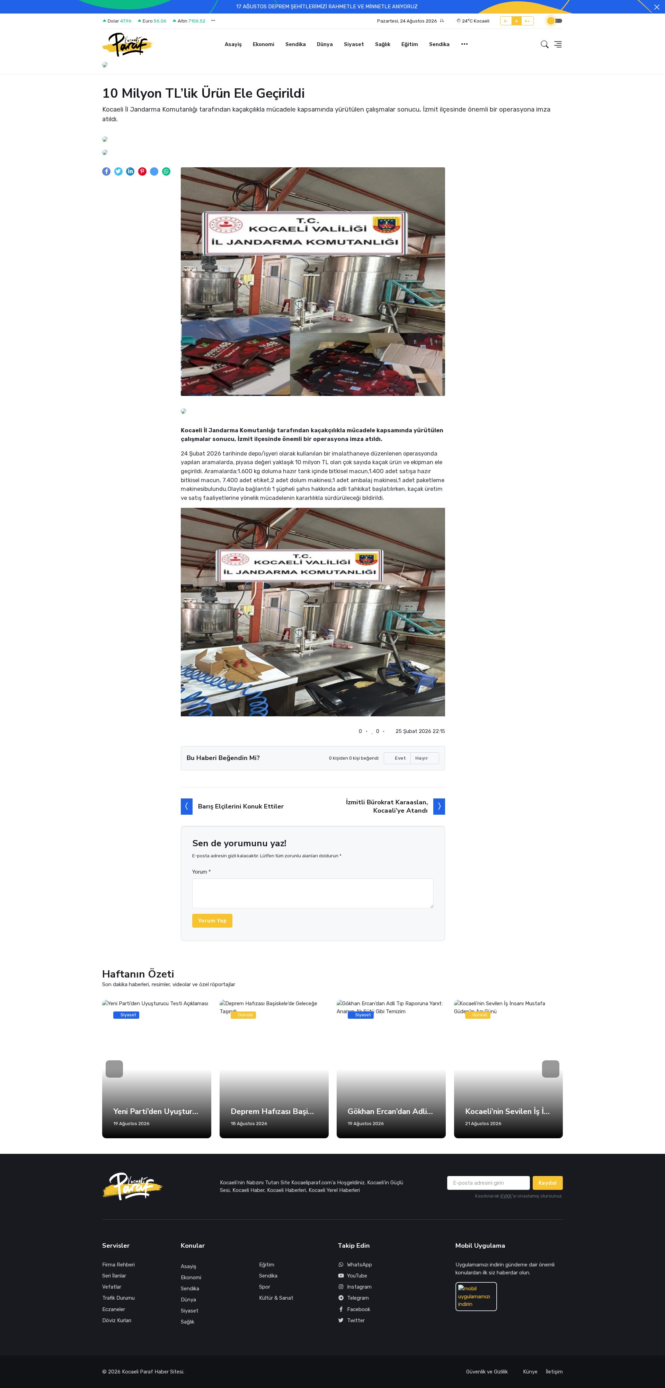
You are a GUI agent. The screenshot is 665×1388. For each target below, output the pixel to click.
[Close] (657, 7)
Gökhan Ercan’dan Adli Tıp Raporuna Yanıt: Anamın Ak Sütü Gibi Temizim (391, 1111)
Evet (400, 758)
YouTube (357, 1276)
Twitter (356, 1320)
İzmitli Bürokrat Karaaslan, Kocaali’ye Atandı (387, 806)
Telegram (358, 1298)
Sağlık (382, 44)
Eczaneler (113, 1309)
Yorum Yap (212, 921)
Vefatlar (111, 1287)
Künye (530, 1372)
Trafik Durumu (118, 1298)
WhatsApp (359, 1265)
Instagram (359, 1287)
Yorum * (201, 872)
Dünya (325, 44)
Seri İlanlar (114, 1276)
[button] (411, 21)
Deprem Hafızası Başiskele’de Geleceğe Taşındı (274, 1111)
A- (506, 21)
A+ (527, 21)
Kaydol (548, 1183)
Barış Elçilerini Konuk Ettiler (241, 806)
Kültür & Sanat (276, 1298)
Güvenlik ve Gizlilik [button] (487, 1372)
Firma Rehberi (118, 1265)
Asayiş (233, 44)
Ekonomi (263, 44)
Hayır (422, 758)
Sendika (295, 44)
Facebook (358, 1309)
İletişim (554, 1372)
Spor (264, 1287)
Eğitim (409, 44)
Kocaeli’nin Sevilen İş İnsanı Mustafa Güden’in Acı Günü (508, 1111)
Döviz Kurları (116, 1320)
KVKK (506, 1196)
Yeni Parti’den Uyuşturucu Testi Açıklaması (156, 1111)
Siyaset (354, 44)
